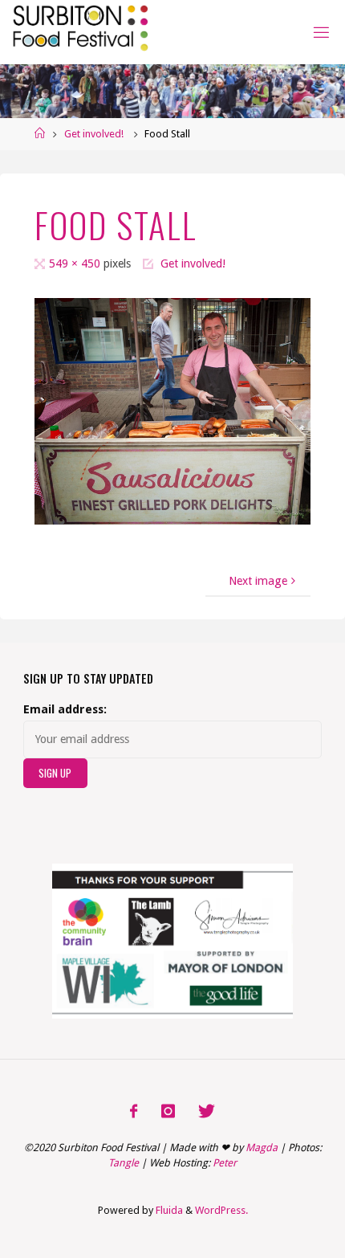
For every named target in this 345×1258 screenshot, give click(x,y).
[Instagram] (167, 1112)
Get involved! (94, 134)
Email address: (65, 709)
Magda (262, 1148)
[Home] (39, 134)
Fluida (168, 1210)
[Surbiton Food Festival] (79, 25)
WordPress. (221, 1210)
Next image (258, 580)
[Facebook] (133, 1112)
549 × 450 (76, 263)
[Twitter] (207, 1112)
